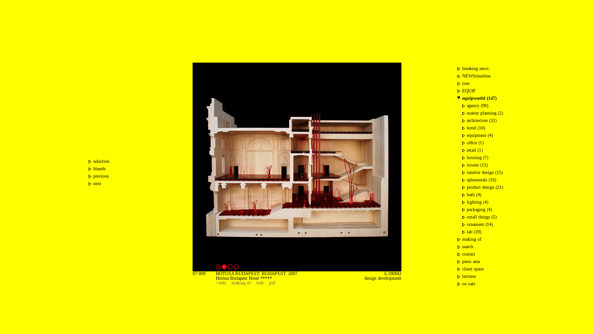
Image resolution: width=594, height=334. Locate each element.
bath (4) (474, 194)
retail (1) (475, 150)
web (260, 282)
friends (99, 168)
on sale (468, 283)
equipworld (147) (479, 98)
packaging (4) (479, 209)
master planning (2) (485, 113)
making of (241, 282)
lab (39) (474, 231)
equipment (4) (480, 135)
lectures (469, 276)
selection (101, 161)
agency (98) (477, 105)
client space (473, 268)
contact (468, 254)
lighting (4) (477, 202)
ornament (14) (480, 224)
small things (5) (482, 216)
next (97, 183)
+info (221, 282)
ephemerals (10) (481, 179)
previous (101, 176)
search (467, 246)
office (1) (475, 142)
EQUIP (469, 90)
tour (466, 83)
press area (471, 261)
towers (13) (477, 164)
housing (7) (477, 157)
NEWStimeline (476, 75)
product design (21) (485, 187)
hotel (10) (476, 127)
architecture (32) (482, 120)
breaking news (475, 68)
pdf (272, 282)
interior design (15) (485, 172)
